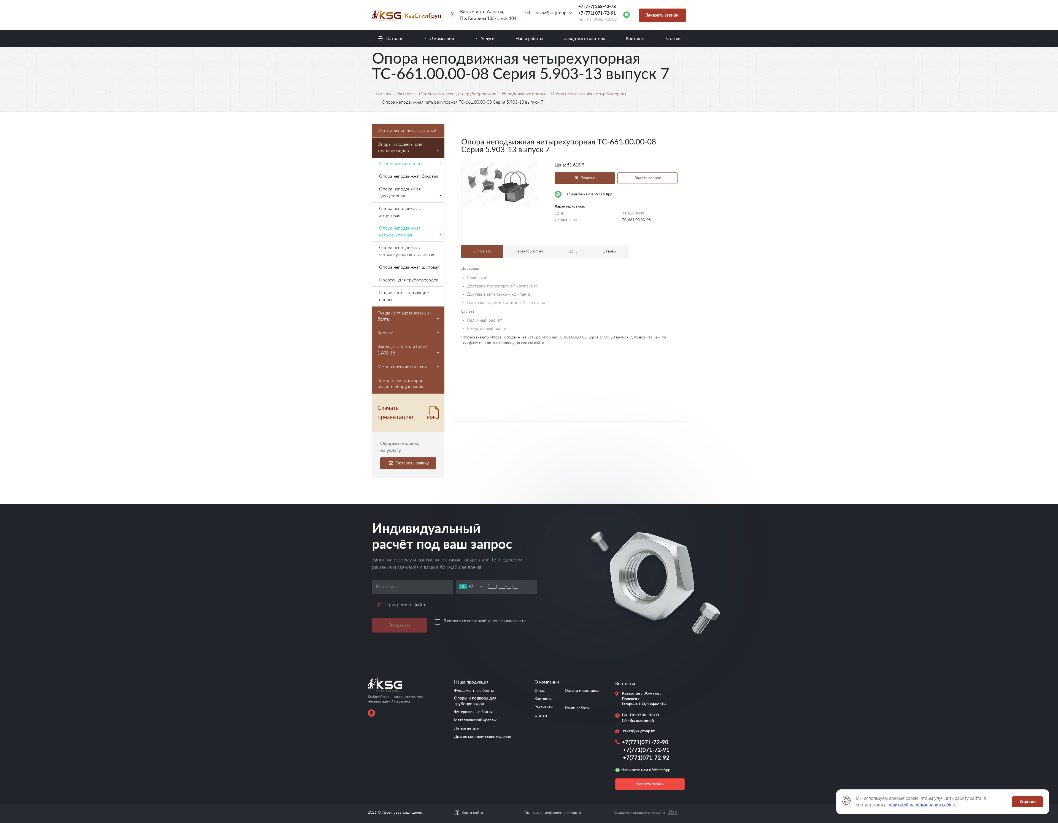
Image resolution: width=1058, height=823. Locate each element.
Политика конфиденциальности (552, 813)
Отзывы (610, 251)
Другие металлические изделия (482, 737)
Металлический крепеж (475, 720)
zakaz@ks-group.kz (553, 13)
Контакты (636, 38)
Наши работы (529, 38)
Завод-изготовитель (584, 38)
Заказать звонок (662, 15)
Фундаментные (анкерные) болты (404, 316)
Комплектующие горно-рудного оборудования (401, 383)
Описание (482, 251)
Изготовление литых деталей (406, 130)
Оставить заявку (411, 463)
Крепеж (385, 333)
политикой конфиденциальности (496, 621)
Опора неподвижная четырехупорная (400, 231)
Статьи (673, 38)
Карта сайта (472, 813)
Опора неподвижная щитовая (409, 267)
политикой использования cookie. (921, 805)
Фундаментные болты (474, 691)
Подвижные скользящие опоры (404, 296)
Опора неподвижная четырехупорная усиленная (406, 251)
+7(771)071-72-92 (646, 758)
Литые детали (466, 728)
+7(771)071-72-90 (645, 742)
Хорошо (1027, 801)
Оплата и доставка (582, 691)
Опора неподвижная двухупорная (400, 192)
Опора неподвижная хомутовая (400, 212)
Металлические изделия (402, 367)
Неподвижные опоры (400, 164)
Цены (573, 251)
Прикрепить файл (405, 605)
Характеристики (529, 251)
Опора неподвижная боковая (408, 176)
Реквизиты (544, 707)
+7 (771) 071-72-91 (597, 13)
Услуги (488, 38)
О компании (442, 38)
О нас (540, 691)
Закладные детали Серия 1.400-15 (402, 350)
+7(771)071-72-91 (646, 750)
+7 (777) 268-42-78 (597, 6)
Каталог (394, 38)
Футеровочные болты (473, 712)
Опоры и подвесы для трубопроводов (399, 147)
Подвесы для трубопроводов (408, 280)
